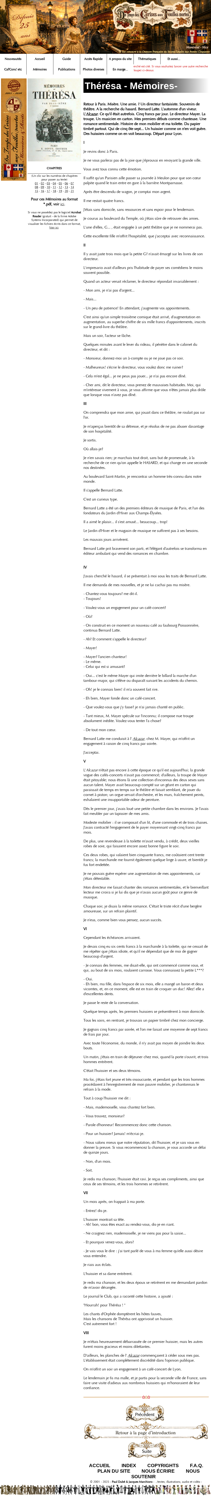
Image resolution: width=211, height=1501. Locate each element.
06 (66, 183)
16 (42, 191)
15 (36, 191)
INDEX (129, 1465)
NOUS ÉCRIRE (158, 1471)
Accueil (40, 59)
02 (42, 183)
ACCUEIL (99, 1465)
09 (42, 187)
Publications (66, 69)
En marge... (120, 69)
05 (60, 183)
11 (54, 187)
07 (72, 183)
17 (48, 191)
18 (54, 191)
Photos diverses (93, 69)
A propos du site (120, 59)
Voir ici (54, 227)
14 (72, 187)
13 (66, 187)
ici (62, 204)
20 (66, 191)
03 (48, 183)
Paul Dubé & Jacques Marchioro (131, 1482)
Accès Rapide (93, 59)
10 (48, 187)
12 (60, 187)
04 (54, 183)
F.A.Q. (196, 1465)
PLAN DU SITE (113, 1471)
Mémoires (40, 69)
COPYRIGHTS (163, 1465)
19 (60, 191)
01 (36, 183)
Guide (66, 59)
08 (36, 187)
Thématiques (147, 59)
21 (72, 191)
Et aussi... (174, 59)
